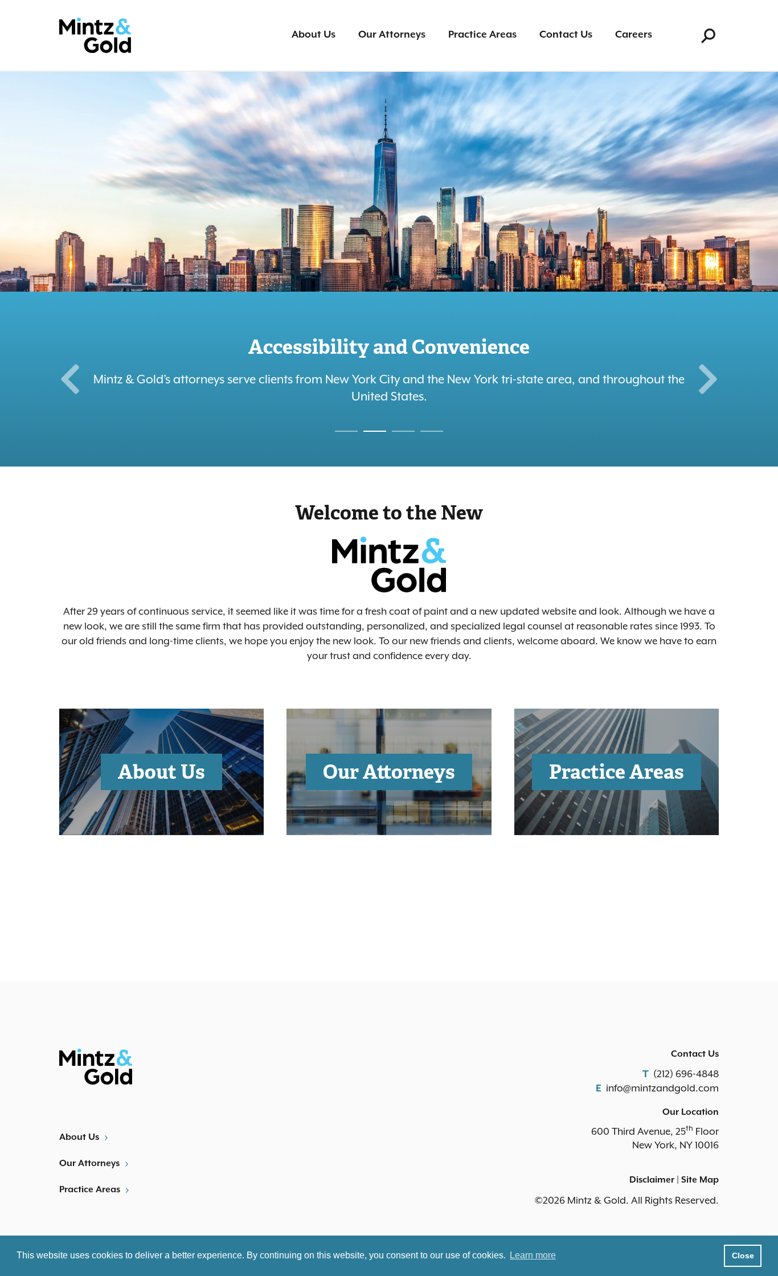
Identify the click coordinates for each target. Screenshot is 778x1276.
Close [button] (743, 1255)
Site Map (700, 1180)
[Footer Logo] (219, 1067)
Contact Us (565, 34)
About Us (313, 34)
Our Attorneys (391, 34)
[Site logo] (95, 35)
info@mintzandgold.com (662, 1088)
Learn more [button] (533, 1255)
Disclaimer (651, 1180)
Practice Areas (482, 34)
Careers (633, 34)
